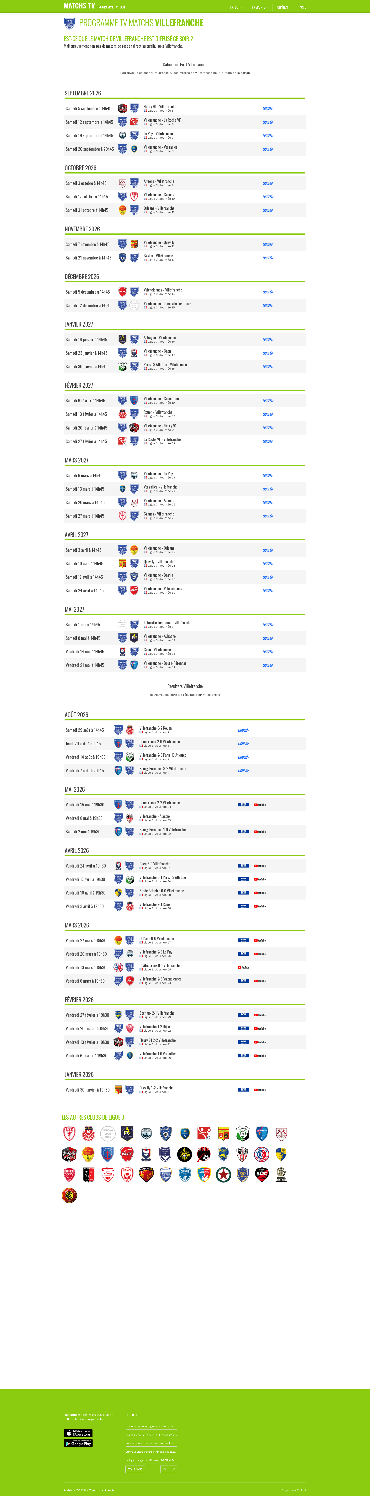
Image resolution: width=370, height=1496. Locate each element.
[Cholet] (264, 1185)
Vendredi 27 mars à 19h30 (86, 940)
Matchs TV (94, 5)
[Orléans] (90, 1165)
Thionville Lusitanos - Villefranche (167, 622)
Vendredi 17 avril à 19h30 (85, 879)
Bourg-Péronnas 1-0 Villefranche (163, 829)
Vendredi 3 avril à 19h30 (85, 906)
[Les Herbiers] (205, 1165)
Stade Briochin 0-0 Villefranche (162, 891)
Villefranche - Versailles (160, 147)
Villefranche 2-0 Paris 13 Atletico (163, 755)
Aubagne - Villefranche (160, 337)
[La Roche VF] (206, 1144)
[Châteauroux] (263, 1165)
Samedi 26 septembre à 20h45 (90, 149)
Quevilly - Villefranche (159, 561)
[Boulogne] (90, 1185)
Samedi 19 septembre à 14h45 (89, 135)
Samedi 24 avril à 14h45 (85, 590)
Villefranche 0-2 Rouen (156, 728)
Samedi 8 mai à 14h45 (83, 638)
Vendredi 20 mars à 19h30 (86, 953)
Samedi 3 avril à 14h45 (84, 550)
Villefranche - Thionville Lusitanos (167, 303)
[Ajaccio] (244, 1165)
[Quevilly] (225, 1144)
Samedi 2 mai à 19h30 (83, 831)
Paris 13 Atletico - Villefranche (165, 364)
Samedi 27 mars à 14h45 (85, 515)
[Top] (359, 1487)
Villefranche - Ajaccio (155, 816)
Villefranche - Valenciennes (163, 588)
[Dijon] (71, 1185)
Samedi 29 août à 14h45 (85, 730)
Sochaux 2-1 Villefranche (157, 1013)
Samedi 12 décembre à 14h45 (89, 305)
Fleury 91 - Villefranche (160, 106)
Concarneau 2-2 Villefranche (160, 802)
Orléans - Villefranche (159, 208)
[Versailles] (187, 1144)
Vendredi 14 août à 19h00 (86, 757)
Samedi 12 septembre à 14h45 (89, 122)
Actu (303, 7)
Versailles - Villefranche (160, 487)
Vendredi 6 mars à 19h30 (85, 980)
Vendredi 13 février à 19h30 (87, 1042)
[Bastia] (167, 1144)
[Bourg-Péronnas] (264, 1144)
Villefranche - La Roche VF (162, 120)
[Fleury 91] (71, 1165)
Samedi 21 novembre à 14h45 (89, 257)
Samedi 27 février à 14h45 (86, 441)
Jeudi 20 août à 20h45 (83, 743)
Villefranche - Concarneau (162, 398)
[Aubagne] (129, 1144)
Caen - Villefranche (157, 649)
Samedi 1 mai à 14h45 (83, 624)
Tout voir (135, 1469)
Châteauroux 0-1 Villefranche (160, 965)
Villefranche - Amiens (159, 500)
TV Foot (235, 7)
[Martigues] (71, 1206)
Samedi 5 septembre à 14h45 (88, 108)
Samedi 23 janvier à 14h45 (87, 353)
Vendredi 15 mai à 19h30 (85, 804)
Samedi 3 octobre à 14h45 (86, 183)
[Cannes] (71, 1144)
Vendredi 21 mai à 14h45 (85, 665)
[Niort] (187, 1185)
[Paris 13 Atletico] (244, 1144)
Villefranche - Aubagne (160, 636)
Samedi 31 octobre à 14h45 (87, 210)
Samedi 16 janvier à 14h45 (86, 339)
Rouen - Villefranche (158, 412)
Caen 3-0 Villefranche (155, 864)
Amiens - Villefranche (159, 181)
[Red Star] (225, 1185)
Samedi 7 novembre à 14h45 (87, 244)
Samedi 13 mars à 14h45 (85, 488)
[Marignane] (206, 1185)
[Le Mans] (148, 1185)
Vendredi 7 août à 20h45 (85, 770)
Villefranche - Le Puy (158, 473)
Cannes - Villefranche (159, 514)
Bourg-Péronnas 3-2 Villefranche (163, 768)
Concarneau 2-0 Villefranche (160, 741)
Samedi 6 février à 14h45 (85, 400)
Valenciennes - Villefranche (163, 290)
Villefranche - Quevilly (159, 242)
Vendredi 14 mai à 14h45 (85, 651)
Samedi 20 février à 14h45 (86, 427)
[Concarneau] (109, 1165)
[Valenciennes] (128, 1165)
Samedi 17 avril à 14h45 (84, 577)
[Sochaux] (225, 1165)
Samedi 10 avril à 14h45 (84, 563)
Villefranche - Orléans (159, 548)
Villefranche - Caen (157, 351)
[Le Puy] (148, 1144)
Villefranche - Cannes (159, 194)
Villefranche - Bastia (158, 575)
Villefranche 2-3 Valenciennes (161, 979)
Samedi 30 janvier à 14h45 (87, 366)
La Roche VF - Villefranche (162, 439)
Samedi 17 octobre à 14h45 (87, 196)
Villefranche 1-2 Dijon (155, 1026)
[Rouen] (90, 1144)
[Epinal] (244, 1185)
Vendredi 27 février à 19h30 (87, 1015)
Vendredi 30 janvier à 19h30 (88, 1089)
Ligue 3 (153, 110)
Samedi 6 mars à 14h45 (84, 475)
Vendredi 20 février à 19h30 (87, 1028)
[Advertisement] (185, 1277)
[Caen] (148, 1165)
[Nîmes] (109, 1185)
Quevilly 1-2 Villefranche (156, 1088)
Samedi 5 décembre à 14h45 (88, 291)
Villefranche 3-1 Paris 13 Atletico (163, 877)
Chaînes (282, 7)
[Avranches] (167, 1185)
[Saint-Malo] (186, 1165)
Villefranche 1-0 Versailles (158, 1053)
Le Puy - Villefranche (158, 133)
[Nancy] (129, 1185)
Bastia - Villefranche (158, 256)
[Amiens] (283, 1144)
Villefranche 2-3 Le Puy (156, 952)
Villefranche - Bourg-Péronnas (165, 663)
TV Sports (258, 7)
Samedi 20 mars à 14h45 (85, 502)
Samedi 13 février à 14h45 (86, 414)
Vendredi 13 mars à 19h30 (86, 967)
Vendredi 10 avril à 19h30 (85, 892)
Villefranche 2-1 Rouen (155, 904)
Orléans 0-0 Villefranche (157, 938)
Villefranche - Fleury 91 (160, 426)
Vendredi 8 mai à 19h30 (84, 818)
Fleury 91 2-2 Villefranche (158, 1040)
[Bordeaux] (167, 1165)
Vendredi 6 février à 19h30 (86, 1055)
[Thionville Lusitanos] (109, 1144)
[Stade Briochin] (283, 1165)
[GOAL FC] (283, 1185)
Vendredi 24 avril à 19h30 (86, 865)
